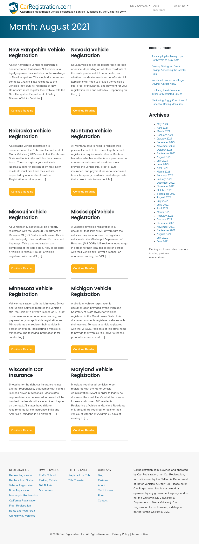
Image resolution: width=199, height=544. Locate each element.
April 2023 (162, 168)
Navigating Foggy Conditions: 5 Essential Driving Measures (169, 102)
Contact (102, 500)
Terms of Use (140, 534)
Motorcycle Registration (23, 495)
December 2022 (166, 182)
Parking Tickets (48, 480)
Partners (103, 480)
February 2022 (165, 215)
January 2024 (164, 138)
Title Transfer (76, 480)
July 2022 (162, 201)
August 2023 (164, 157)
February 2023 (165, 175)
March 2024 (163, 131)
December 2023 (166, 142)
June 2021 (162, 241)
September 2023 (166, 153)
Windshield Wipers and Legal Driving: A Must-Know (168, 82)
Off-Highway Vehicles (22, 515)
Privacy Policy (120, 534)
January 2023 (164, 179)
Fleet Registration (20, 505)
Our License (105, 490)
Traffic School (47, 475)
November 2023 (166, 146)
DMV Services (139, 5)
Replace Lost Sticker (21, 480)
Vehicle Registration (21, 485)
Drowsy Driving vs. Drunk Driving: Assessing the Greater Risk (169, 70)
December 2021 (166, 223)
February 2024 (165, 135)
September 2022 (166, 194)
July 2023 (162, 161)
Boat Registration (19, 490)
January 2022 (164, 219)
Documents (46, 490)
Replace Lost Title (79, 475)
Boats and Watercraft (22, 510)
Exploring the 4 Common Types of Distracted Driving (167, 92)
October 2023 (164, 149)
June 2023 (162, 164)
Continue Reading (22, 110)
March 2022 (163, 212)
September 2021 (166, 230)
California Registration (22, 500)
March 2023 (163, 171)
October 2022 (164, 190)
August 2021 (164, 234)
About (101, 485)
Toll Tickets (45, 485)
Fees (101, 495)
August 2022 (164, 197)
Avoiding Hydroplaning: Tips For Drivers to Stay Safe (167, 58)
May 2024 (162, 124)
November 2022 (166, 186)
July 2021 (162, 237)
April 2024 (162, 127)
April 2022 (162, 208)
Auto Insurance (159, 8)
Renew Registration (21, 475)
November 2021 (166, 227)
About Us (180, 5)
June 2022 (162, 204)
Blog (100, 475)
